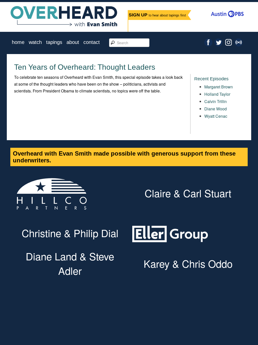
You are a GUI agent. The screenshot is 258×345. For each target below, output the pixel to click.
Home (18, 42)
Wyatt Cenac (215, 116)
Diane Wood (215, 109)
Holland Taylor (217, 94)
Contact (91, 42)
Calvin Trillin (215, 101)
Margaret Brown (218, 87)
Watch (35, 42)
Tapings (54, 42)
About (73, 42)
